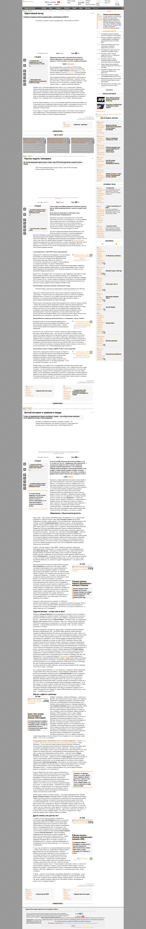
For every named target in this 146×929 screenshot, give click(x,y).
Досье (109, 11)
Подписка (49, 4)
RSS (76, 914)
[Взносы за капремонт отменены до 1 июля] (101, 138)
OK (73, 925)
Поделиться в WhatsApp (24, 74)
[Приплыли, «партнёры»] (67, 124)
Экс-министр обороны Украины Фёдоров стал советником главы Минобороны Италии (37, 485)
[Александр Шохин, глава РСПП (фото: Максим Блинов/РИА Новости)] (82, 256)
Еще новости (109, 90)
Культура (87, 8)
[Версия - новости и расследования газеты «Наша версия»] (34, 4)
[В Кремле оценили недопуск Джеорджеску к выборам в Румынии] (82, 573)
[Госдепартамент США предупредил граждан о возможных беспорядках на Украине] (67, 392)
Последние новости (109, 31)
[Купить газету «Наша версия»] (46, 2)
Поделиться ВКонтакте (24, 60)
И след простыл (117, 4)
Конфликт (58, 8)
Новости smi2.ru (27, 407)
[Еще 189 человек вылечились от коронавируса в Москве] (101, 162)
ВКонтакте (80, 914)
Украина (44, 8)
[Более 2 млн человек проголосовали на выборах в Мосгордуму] (38, 705)
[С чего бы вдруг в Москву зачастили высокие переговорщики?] (29, 391)
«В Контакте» (70, 72)
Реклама (56, 4)
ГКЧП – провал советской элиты (99, 6)
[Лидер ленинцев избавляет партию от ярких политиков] (29, 894)
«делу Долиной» (78, 240)
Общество (67, 8)
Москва (95, 8)
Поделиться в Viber (24, 77)
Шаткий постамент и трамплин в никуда (38, 229)
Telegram (78, 914)
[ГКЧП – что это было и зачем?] (101, 307)
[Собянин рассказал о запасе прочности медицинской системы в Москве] (101, 175)
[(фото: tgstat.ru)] (82, 858)
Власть (51, 8)
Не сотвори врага (81, 3)
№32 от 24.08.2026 (51, 2)
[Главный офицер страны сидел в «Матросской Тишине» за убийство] (101, 354)
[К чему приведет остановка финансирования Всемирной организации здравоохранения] (101, 231)
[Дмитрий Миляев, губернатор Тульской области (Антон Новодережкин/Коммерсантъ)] (82, 323)
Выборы (70, 477)
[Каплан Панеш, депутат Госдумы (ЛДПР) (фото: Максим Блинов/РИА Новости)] (82, 353)
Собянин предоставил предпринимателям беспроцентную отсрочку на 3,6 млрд (38, 81)
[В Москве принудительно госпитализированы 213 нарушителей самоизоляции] (101, 149)
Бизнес (74, 8)
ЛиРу (82, 914)
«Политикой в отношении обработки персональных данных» (81, 923)
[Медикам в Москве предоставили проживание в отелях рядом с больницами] (101, 127)
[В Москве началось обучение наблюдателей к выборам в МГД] (82, 827)
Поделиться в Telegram (24, 81)
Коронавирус (70, 64)
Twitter (80, 70)
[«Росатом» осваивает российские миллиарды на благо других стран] (101, 340)
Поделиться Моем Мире (24, 65)
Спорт (80, 8)
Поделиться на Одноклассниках (24, 71)
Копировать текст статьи (24, 84)
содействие (65, 656)
